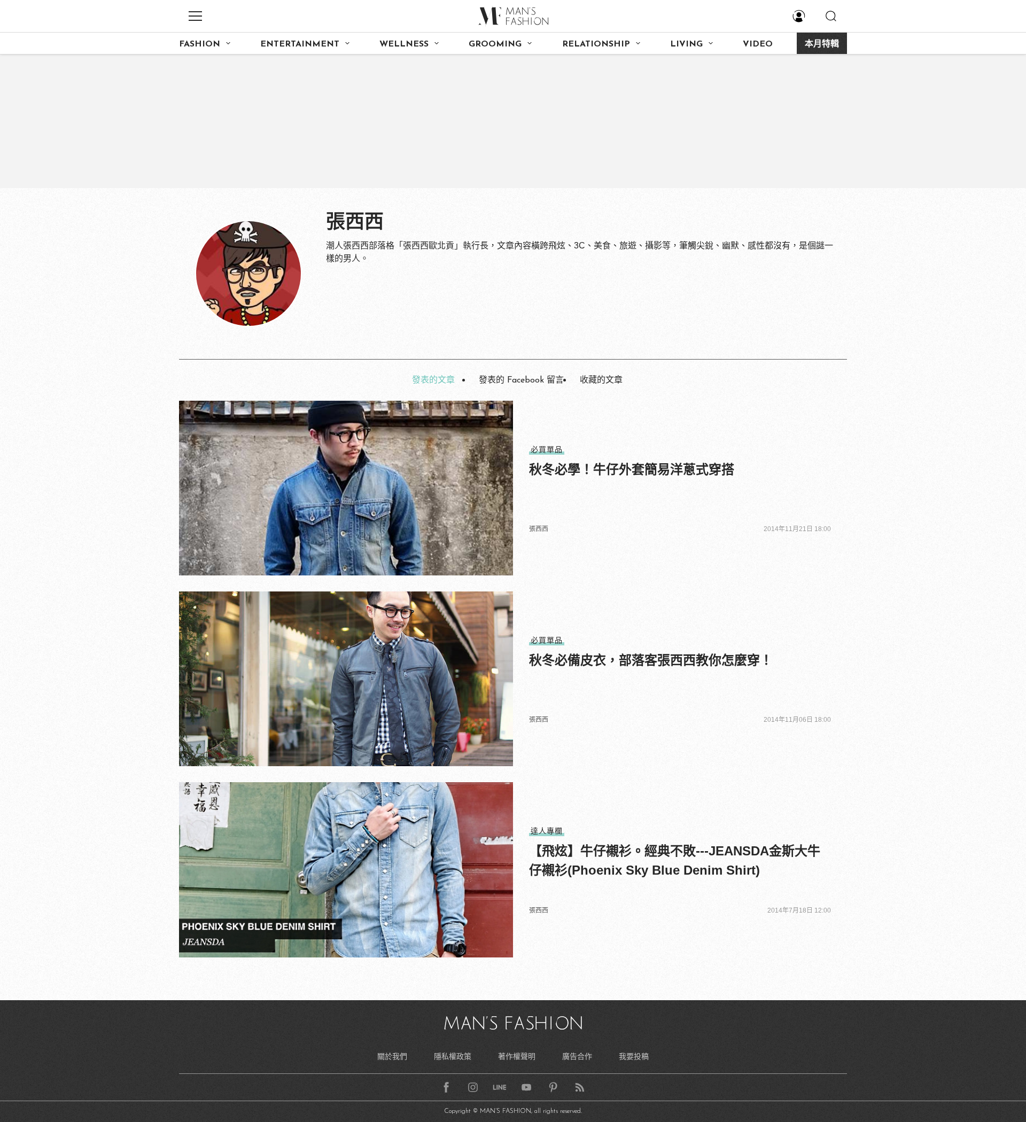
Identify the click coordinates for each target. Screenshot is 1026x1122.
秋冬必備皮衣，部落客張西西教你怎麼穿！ (651, 660)
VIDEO (758, 44)
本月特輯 (822, 44)
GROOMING (495, 44)
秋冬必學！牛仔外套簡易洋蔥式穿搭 (631, 469)
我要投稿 (634, 1056)
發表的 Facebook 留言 (521, 380)
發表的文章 (433, 380)
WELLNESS (404, 44)
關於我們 (392, 1056)
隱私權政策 (452, 1056)
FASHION (199, 44)
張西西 (538, 529)
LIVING (686, 44)
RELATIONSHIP (596, 44)
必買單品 (547, 449)
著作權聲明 (516, 1056)
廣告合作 (577, 1056)
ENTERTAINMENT (299, 44)
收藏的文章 (601, 380)
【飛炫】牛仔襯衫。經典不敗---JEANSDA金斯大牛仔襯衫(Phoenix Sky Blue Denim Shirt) (674, 860)
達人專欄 (547, 831)
